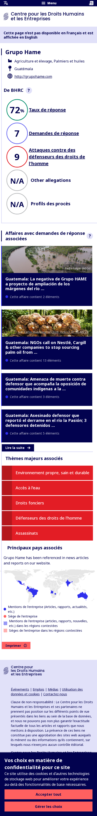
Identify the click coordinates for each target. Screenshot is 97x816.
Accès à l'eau (28, 487)
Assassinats (27, 533)
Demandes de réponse (54, 133)
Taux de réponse (47, 110)
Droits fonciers (30, 503)
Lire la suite (15, 448)
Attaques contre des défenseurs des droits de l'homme (57, 156)
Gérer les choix (48, 806)
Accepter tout (48, 794)
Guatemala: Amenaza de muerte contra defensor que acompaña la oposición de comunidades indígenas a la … (45, 383)
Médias (53, 689)
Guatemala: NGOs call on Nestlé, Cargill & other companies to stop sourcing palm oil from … (45, 347)
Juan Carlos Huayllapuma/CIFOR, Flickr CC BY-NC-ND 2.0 (53, 332)
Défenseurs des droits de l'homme (49, 518)
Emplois (38, 689)
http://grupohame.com (33, 76)
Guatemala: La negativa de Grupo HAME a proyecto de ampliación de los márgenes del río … (46, 283)
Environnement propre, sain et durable (52, 472)
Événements (20, 689)
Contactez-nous (55, 694)
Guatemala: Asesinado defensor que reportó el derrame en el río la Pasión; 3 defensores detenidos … (45, 420)
